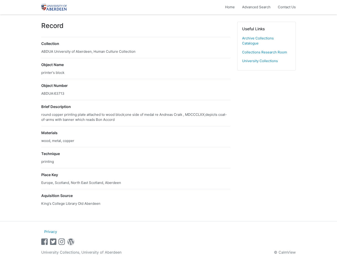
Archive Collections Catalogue (258, 41)
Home (230, 7)
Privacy (50, 231)
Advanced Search (256, 7)
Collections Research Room (264, 52)
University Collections (260, 61)
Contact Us (287, 7)
